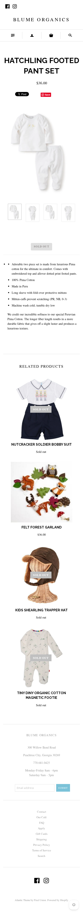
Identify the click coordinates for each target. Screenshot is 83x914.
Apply (41, 828)
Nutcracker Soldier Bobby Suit (41, 444)
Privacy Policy (41, 845)
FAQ (41, 823)
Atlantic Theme (22, 900)
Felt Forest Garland (41, 527)
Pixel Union (40, 900)
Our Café (41, 817)
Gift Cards (41, 834)
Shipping (41, 839)
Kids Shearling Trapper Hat (41, 610)
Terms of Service (41, 850)
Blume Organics (41, 19)
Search (41, 856)
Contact (41, 812)
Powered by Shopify (57, 900)
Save (47, 94)
